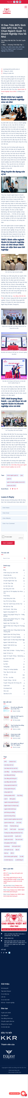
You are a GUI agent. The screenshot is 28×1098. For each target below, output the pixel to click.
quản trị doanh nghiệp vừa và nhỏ (16, 482)
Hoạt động (6, 595)
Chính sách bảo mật (14, 1070)
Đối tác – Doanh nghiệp (7, 1002)
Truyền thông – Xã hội (9, 680)
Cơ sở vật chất (5, 999)
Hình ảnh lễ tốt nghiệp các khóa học (13, 592)
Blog (4, 570)
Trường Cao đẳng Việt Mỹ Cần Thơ (13, 832)
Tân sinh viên (18, 839)
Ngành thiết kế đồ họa (10, 645)
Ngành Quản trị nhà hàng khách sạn (13, 639)
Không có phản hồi (8, 73)
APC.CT (5, 873)
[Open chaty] (23, 1093)
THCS (5, 826)
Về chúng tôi (4, 988)
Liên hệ (3, 997)
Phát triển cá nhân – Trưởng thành (13, 650)
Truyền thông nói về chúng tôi (12, 683)
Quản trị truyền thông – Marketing (13, 656)
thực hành (21, 829)
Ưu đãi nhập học (8, 860)
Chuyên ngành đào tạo (10, 580)
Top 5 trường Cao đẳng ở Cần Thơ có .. (17, 726)
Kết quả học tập (8, 606)
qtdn (21, 475)
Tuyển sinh (6, 685)
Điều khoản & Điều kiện (14, 1072)
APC (5, 761)
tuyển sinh (18, 836)
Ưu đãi (21, 856)
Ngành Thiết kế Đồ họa (10, 642)
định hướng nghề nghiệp (10, 856)
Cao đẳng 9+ (5, 1015)
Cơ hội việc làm (8, 586)
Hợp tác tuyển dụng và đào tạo (12, 604)
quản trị (9, 478)
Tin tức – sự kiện (8, 677)
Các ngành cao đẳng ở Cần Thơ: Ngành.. (17, 744)
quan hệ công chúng (9, 815)
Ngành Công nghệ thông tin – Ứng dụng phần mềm (13, 619)
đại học (6, 853)
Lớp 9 (5, 799)
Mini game (12, 799)
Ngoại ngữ (6, 648)
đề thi (12, 853)
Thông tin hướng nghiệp (10, 669)
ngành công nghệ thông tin (11, 802)
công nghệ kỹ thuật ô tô (10, 785)
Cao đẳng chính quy (7, 1018)
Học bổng (19, 795)
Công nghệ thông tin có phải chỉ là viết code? (13, 881)
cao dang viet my (8, 765)
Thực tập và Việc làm (9, 672)
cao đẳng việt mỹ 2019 (10, 782)
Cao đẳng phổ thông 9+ (10, 778)
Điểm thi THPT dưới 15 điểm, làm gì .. (17, 717)
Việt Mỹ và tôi (7, 693)
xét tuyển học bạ (8, 849)
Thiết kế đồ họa (14, 826)
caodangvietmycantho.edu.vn (11, 69)
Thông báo (6, 666)
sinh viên (19, 822)
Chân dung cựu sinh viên (10, 572)
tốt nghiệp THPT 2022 (10, 843)
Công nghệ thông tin (9, 788)
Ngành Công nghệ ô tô (10, 612)
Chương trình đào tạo (9, 578)
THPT (5, 829)
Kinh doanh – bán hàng (10, 609)
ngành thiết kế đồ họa (10, 809)
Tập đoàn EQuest (6, 991)
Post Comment (8, 543)
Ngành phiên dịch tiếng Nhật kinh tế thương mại (14, 630)
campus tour (12, 761)
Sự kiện (5, 664)
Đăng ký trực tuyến (6, 1024)
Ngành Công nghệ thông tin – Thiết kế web (13, 615)
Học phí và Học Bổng (9, 601)
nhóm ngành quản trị (12, 475)
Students (5, 661)
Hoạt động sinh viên (9, 598)
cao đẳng (6, 771)
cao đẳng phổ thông (9, 775)
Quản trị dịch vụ (8, 653)
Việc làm (6, 691)
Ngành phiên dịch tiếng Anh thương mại (13, 626)
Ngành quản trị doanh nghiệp (12, 637)
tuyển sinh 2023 (11, 485)
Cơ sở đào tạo (5, 994)
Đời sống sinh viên (8, 588)
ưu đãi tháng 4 (19, 860)
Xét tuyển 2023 (16, 846)
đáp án (17, 849)
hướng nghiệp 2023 (9, 795)
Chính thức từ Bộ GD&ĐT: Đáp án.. (15, 735)
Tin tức (5, 674)
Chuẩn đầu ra (7, 575)
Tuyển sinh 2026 (6, 1012)
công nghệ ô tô (8, 792)
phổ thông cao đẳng (9, 812)
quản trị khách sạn (9, 822)
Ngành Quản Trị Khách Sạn (11, 805)
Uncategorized (7, 688)
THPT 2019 (13, 829)
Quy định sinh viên (8, 658)
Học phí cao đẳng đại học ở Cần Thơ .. (17, 708)
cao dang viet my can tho (10, 768)
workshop (7, 846)
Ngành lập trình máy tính (10, 623)
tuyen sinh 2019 (8, 836)
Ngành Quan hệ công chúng (11, 634)
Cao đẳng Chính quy (17, 771)
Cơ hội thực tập (8, 583)
